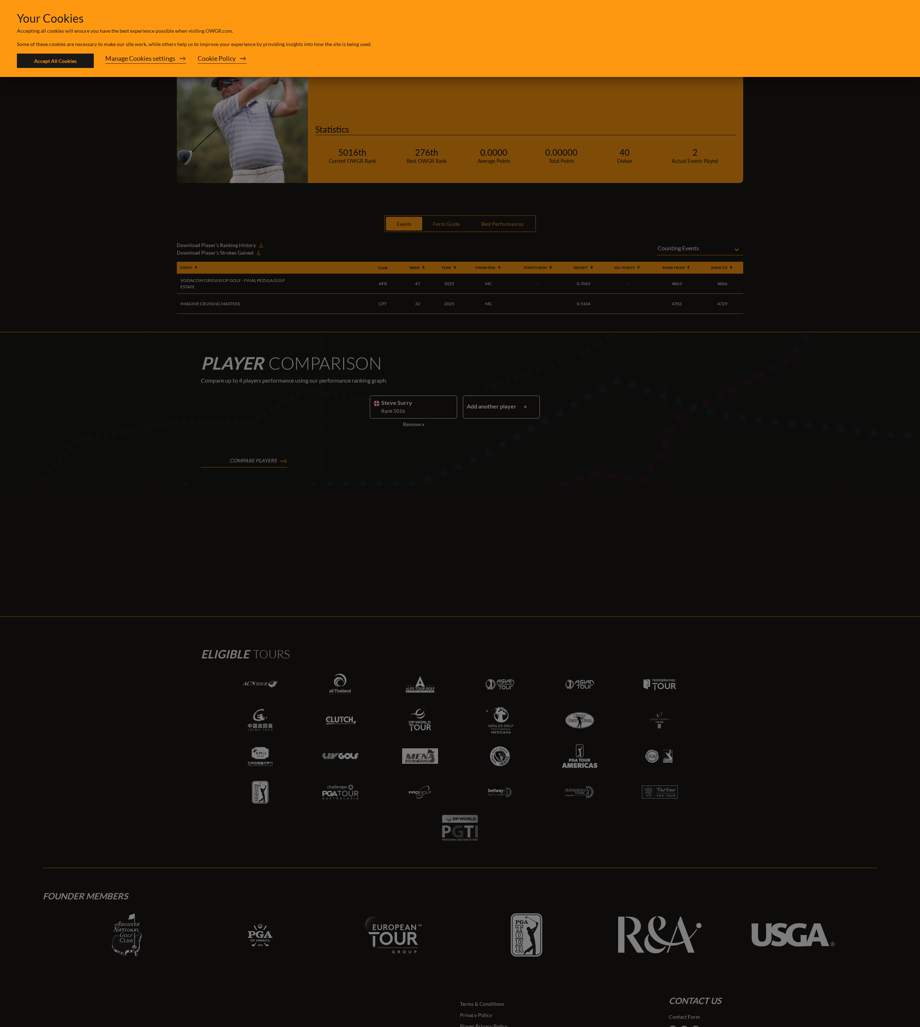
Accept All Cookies (55, 61)
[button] (145, 61)
